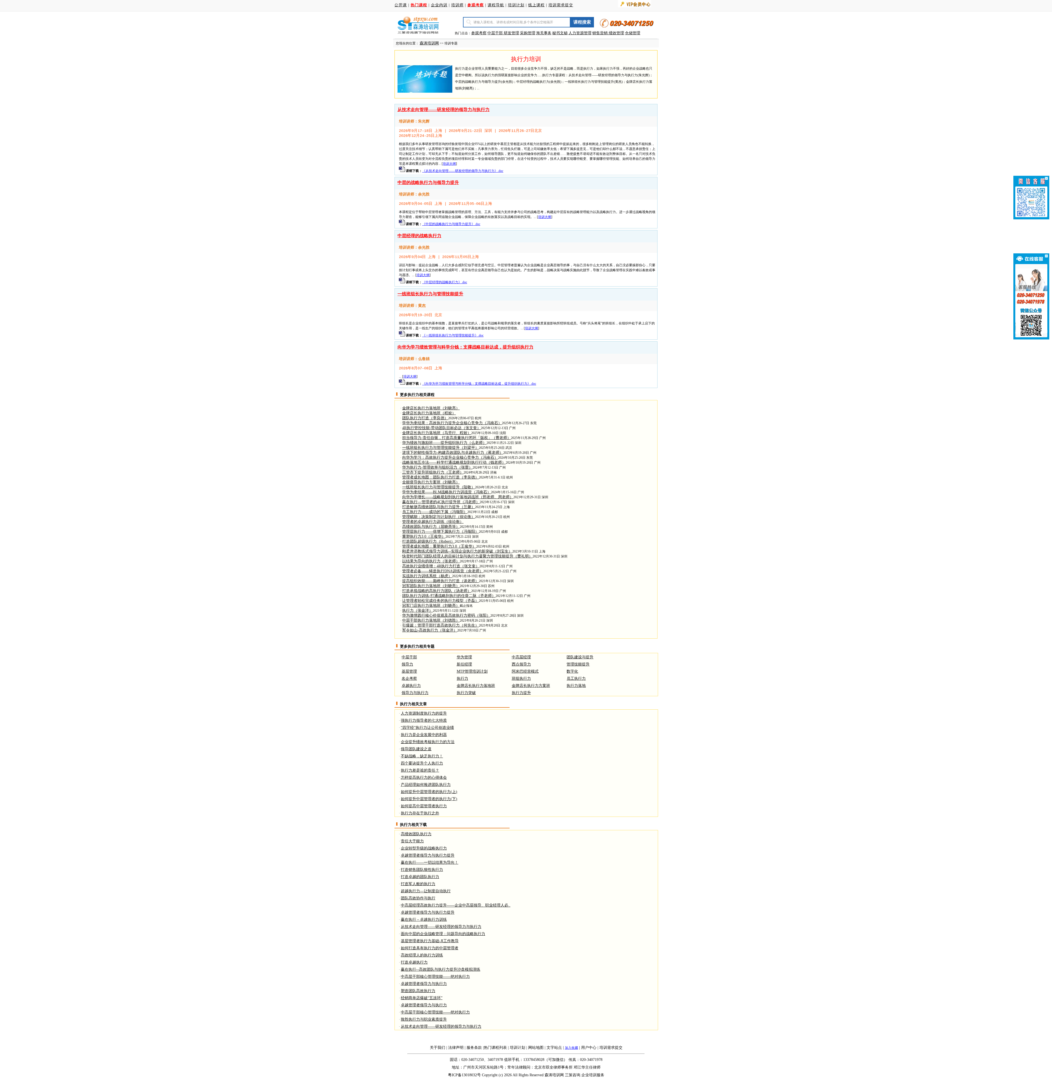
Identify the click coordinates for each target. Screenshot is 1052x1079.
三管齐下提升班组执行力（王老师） (433, 472)
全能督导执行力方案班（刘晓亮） (431, 482)
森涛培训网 (429, 43)
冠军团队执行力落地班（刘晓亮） (431, 586)
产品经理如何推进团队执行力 (426, 785)
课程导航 (496, 5)
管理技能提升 (578, 664)
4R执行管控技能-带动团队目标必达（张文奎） (441, 428)
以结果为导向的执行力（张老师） (431, 561)
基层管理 (409, 671)
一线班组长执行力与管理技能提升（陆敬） (438, 487)
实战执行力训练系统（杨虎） (427, 576)
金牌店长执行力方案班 (531, 686)
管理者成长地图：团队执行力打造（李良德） (440, 477)
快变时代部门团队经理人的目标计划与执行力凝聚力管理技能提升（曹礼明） (467, 556)
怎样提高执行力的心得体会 (424, 777)
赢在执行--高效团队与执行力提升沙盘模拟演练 (440, 969)
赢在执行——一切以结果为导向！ (429, 862)
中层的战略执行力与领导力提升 (428, 182)
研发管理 (511, 33)
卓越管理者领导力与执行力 (424, 984)
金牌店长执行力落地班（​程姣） (429, 413)
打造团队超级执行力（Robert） (428, 541)
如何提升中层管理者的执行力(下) (429, 799)
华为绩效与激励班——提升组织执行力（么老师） (444, 443)
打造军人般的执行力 (418, 884)
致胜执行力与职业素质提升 (424, 1019)
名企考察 (409, 678)
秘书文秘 (560, 33)
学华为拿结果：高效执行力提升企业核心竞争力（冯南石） (452, 423)
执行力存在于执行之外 (420, 813)
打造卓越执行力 (414, 962)
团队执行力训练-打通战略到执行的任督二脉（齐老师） (449, 596)
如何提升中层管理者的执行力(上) (429, 792)
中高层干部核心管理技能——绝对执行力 (435, 977)
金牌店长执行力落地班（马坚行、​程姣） (436, 433)
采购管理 (527, 33)
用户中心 (588, 1048)
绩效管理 (616, 33)
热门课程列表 (495, 1048)
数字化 (572, 671)
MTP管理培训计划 (472, 671)
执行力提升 (521, 693)
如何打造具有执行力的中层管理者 (429, 948)
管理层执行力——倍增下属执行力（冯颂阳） (440, 531)
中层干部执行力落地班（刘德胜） (431, 620)
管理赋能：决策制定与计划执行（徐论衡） (438, 517)
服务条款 (474, 1048)
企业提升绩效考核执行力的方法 (427, 742)
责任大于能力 (412, 841)
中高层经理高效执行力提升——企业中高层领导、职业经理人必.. (455, 905)
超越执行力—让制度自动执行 (426, 891)
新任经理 (464, 664)
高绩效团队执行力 (416, 834)
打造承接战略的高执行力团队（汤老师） (436, 591)
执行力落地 (576, 686)
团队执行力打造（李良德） (425, 418)
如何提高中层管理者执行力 (424, 806)
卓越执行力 (411, 686)
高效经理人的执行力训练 (422, 955)
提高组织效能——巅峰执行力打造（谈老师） (440, 581)
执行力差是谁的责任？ (420, 770)
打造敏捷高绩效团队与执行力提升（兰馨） (438, 507)
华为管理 (464, 657)
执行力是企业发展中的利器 (424, 735)
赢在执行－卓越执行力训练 (424, 919)
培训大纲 (449, 164)
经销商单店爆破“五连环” (421, 998)
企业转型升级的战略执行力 (424, 848)
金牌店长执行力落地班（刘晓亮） (431, 408)
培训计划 (516, 5)
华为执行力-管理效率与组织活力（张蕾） (437, 467)
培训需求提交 (560, 5)
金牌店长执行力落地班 (476, 686)
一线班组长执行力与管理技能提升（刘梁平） (440, 448)
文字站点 (554, 1048)
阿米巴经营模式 (525, 671)
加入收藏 (571, 1048)
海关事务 (543, 33)
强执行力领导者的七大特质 (424, 720)
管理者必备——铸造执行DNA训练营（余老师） (442, 571)
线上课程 (536, 5)
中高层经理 (521, 657)
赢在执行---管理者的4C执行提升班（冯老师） (441, 502)
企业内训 (439, 5)
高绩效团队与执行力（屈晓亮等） (431, 527)
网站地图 (536, 1048)
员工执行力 (576, 678)
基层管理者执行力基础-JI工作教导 (430, 941)
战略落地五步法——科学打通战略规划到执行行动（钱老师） (454, 462)
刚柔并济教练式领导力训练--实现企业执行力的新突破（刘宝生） (457, 551)
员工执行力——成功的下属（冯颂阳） (434, 512)
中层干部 (495, 33)
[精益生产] (608, 33)
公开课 (401, 5)
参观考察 (479, 33)
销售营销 (600, 33)
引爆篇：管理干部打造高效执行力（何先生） (440, 625)
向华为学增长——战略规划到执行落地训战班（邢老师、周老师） (457, 497)
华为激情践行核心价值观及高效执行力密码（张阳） (446, 615)
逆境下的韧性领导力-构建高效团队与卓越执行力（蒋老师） (452, 453)
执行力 (462, 678)
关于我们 (437, 1048)
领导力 (407, 664)
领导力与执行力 (415, 693)
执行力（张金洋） (417, 610)
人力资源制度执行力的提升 (424, 713)
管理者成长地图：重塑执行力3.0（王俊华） (439, 546)
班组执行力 (521, 678)
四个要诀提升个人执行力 (422, 763)
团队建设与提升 (580, 657)
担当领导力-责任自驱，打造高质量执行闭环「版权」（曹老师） (456, 438)
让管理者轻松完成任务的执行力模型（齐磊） (440, 601)
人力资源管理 (579, 33)
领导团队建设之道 (416, 749)
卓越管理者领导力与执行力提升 (427, 855)
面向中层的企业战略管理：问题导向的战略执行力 (443, 934)
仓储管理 (632, 33)
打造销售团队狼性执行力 (422, 870)
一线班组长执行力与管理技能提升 (430, 293)
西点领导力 (521, 664)
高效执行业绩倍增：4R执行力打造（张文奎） (440, 566)
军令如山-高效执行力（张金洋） (429, 630)
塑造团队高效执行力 (418, 991)
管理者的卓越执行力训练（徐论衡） (433, 522)
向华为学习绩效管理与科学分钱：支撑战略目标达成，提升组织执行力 (465, 347)
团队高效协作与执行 (418, 898)
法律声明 (456, 1048)
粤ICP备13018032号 (464, 1075)
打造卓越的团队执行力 (420, 877)
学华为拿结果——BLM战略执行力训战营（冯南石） (446, 492)
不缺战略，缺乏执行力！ (422, 756)
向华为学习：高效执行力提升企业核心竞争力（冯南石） (450, 457)
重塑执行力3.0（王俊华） (423, 536)
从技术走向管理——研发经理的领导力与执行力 (444, 109)
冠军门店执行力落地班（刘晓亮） (431, 606)
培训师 (457, 5)
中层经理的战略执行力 (419, 235)
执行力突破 (466, 693)
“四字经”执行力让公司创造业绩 (427, 728)
